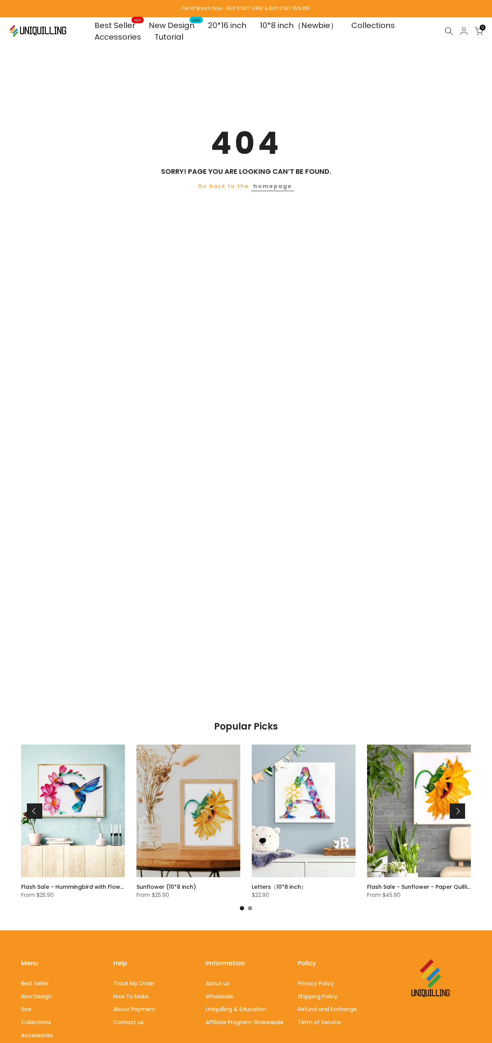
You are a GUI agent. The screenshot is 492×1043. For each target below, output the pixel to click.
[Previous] (34, 811)
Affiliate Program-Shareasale (245, 1022)
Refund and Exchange (327, 1009)
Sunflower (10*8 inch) (166, 887)
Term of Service (319, 1022)
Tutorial (169, 37)
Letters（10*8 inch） (279, 887)
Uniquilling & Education (236, 1009)
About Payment (134, 1009)
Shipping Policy (317, 996)
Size (26, 1009)
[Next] (457, 811)
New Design (175, 25)
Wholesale (219, 996)
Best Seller (118, 25)
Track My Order (134, 983)
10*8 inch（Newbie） (299, 25)
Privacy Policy (316, 983)
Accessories (118, 37)
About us (217, 983)
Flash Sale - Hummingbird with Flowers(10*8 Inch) (90, 887)
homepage (272, 186)
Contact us (128, 1022)
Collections (373, 25)
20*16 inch (227, 25)
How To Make (131, 996)
